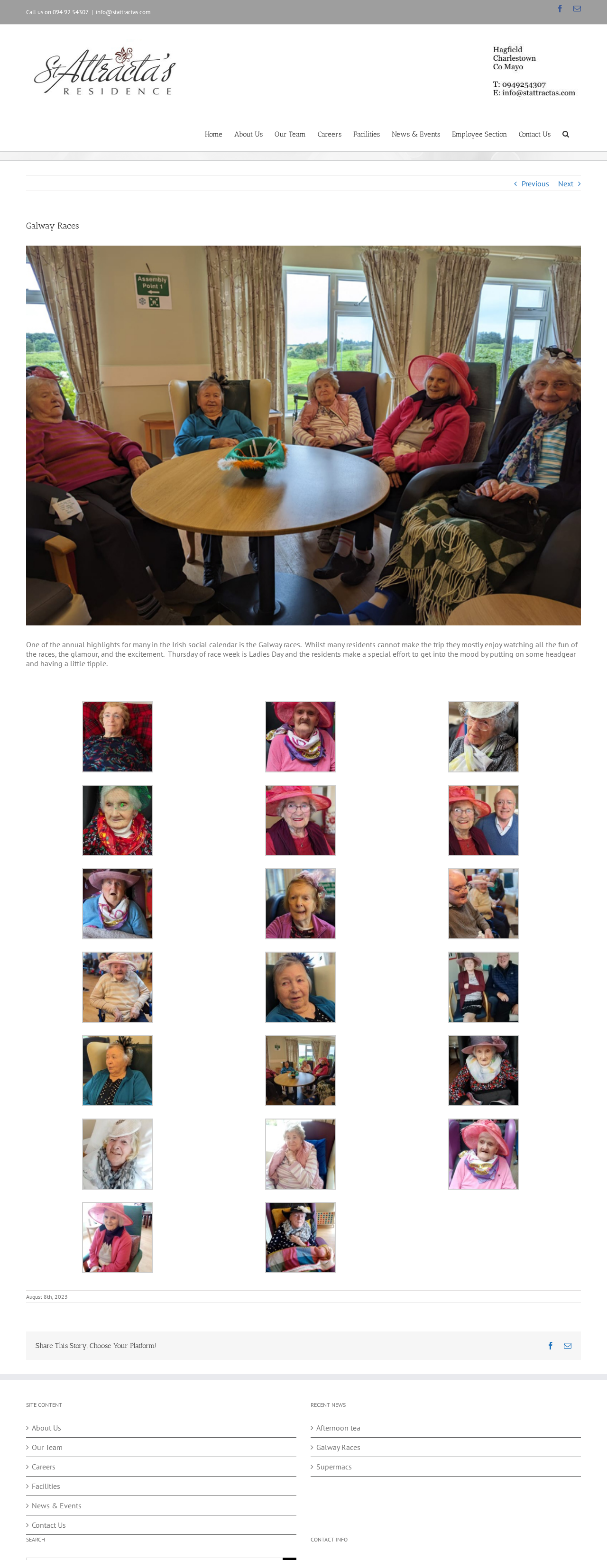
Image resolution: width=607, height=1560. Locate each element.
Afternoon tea (338, 1427)
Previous (535, 183)
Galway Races (338, 1447)
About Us (46, 1427)
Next (565, 183)
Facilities (46, 1486)
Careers (43, 1466)
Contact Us (49, 1525)
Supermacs (334, 1466)
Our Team (47, 1447)
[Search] (565, 133)
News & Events (57, 1505)
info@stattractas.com (123, 12)
